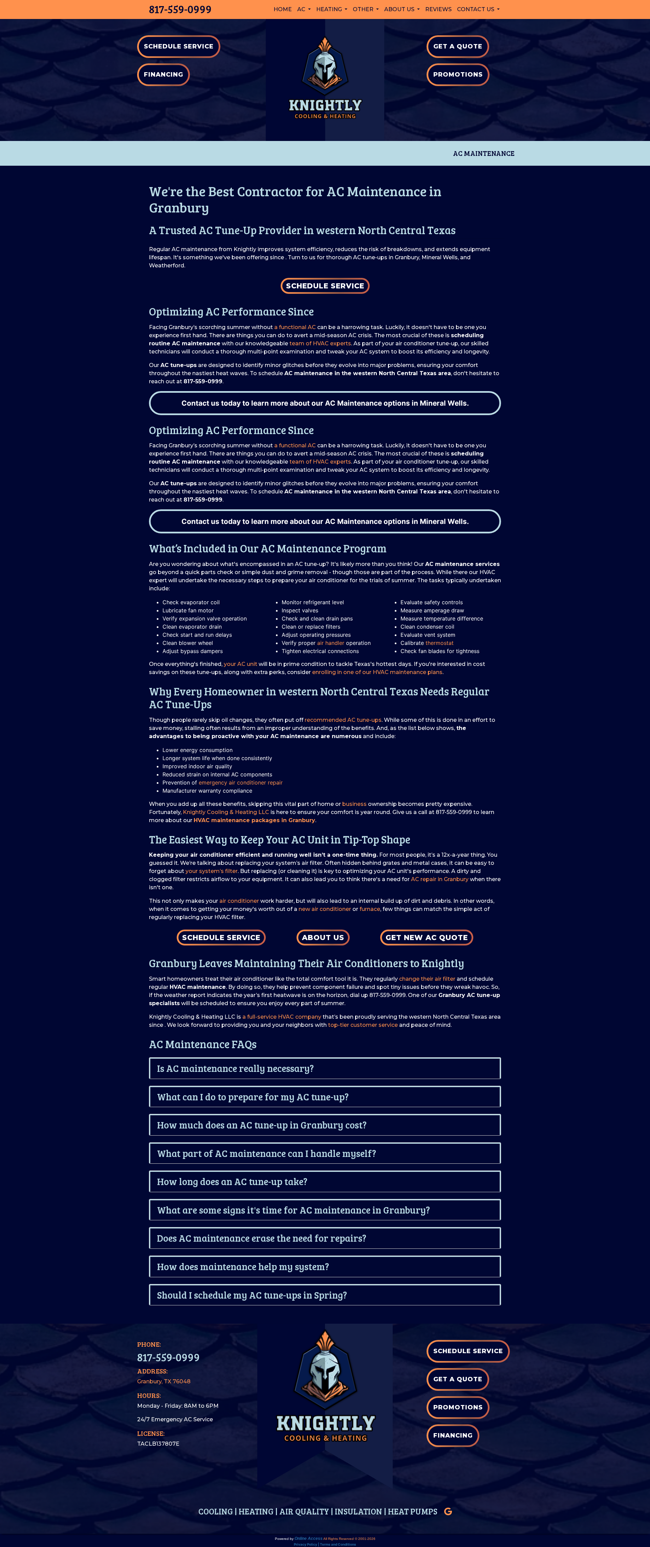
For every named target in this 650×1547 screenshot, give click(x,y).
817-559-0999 (180, 9)
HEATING (256, 1511)
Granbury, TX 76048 (164, 1381)
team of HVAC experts (320, 343)
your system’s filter (212, 871)
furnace (370, 909)
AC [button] (302, 9)
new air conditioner (325, 909)
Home (283, 9)
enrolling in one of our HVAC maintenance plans (377, 672)
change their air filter (427, 979)
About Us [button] (400, 9)
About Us (323, 937)
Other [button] (364, 9)
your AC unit (240, 664)
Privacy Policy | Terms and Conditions (325, 1544)
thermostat (440, 642)
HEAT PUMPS (412, 1511)
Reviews (438, 9)
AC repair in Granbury (440, 879)
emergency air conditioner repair (241, 782)
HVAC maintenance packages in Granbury (254, 820)
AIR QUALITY (304, 1511)
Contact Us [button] (476, 9)
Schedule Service (325, 286)
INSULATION (358, 1511)
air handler (330, 642)
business (354, 804)
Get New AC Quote (427, 937)
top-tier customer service (363, 1025)
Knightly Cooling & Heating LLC (226, 812)
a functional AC (295, 327)
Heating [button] (329, 9)
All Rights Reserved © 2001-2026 (349, 1539)
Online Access (309, 1538)
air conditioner (239, 901)
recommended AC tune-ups (343, 720)
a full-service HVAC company (281, 1017)
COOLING (215, 1511)
